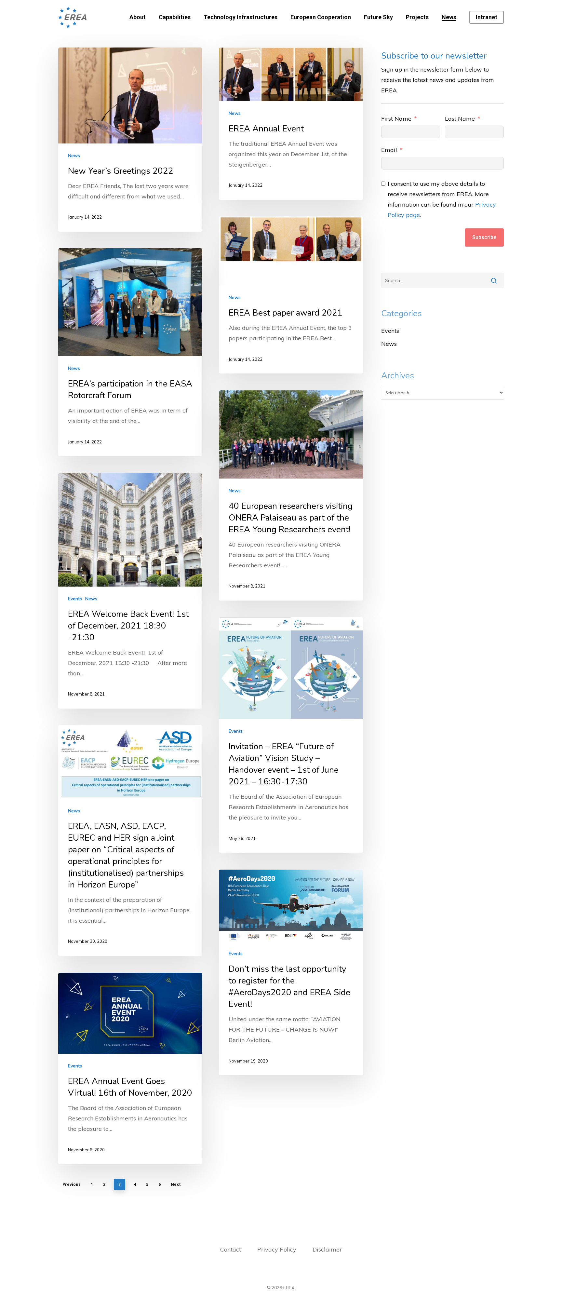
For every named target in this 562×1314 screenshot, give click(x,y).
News (449, 17)
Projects (417, 17)
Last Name (460, 118)
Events (75, 599)
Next (176, 1184)
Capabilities (175, 17)
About (137, 17)
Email (389, 150)
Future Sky (378, 17)
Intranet (486, 17)
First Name (396, 118)
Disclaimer (327, 1249)
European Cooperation (320, 17)
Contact (230, 1249)
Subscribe (484, 237)
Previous (71, 1184)
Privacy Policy (277, 1249)
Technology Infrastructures (240, 17)
